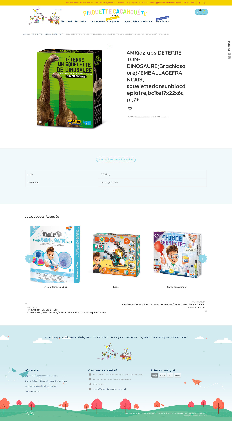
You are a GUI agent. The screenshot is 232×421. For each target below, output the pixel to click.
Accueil (26, 34)
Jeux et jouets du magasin (104, 19)
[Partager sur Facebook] (229, 54)
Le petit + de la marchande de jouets (72, 337)
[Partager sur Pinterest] (229, 57)
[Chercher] (204, 12)
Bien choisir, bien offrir (73, 21)
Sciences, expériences (53, 34)
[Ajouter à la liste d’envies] (130, 109)
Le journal (144, 337)
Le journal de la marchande (138, 21)
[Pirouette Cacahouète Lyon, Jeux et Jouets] (116, 352)
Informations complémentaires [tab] (116, 159)
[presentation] (29, 259)
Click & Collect (101, 337)
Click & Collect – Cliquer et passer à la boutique (46, 381)
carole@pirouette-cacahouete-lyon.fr (165, 3)
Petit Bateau (162, 19)
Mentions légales (32, 391)
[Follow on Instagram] (204, 3)
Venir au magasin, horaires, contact (170, 337)
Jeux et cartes (36, 34)
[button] (109, 46)
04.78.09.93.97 (189, 3)
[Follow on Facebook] (199, 3)
